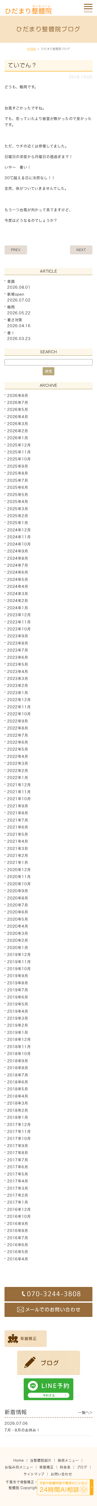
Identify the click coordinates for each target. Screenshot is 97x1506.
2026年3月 (17, 424)
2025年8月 (17, 473)
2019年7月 (17, 990)
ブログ (82, 1467)
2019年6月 (17, 997)
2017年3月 (17, 1188)
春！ (11, 333)
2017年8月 (17, 1153)
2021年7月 (17, 820)
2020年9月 (17, 891)
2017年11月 (19, 1131)
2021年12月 (19, 784)
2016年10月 (19, 1216)
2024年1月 (17, 608)
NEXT (81, 249)
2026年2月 (17, 431)
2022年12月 (19, 700)
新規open (15, 294)
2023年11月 (19, 622)
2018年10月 (19, 1053)
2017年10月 (19, 1138)
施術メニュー (68, 1460)
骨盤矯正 (46, 1467)
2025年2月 (17, 516)
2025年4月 (17, 501)
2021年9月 (17, 806)
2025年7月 (17, 480)
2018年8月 (17, 1068)
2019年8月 (17, 983)
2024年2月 (17, 600)
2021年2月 (17, 855)
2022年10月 (19, 714)
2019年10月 (19, 969)
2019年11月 (19, 961)
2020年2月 (17, 940)
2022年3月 (17, 763)
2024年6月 (17, 572)
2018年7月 (17, 1075)
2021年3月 (17, 848)
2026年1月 (17, 438)
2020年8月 (17, 898)
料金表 (65, 1467)
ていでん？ (22, 65)
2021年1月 (17, 862)
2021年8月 (17, 813)
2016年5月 (17, 1252)
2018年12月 (19, 1039)
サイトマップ (33, 1474)
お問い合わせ (61, 1474)
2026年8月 (17, 395)
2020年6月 (17, 912)
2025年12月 (19, 445)
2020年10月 (19, 884)
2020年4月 (17, 926)
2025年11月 (19, 452)
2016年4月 (17, 1259)
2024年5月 (17, 579)
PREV (15, 249)
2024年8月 (17, 558)
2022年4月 (17, 756)
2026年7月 (17, 402)
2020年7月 (17, 905)
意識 (11, 281)
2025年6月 (17, 487)
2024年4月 (17, 586)
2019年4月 (17, 1011)
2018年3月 (17, 1103)
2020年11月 (19, 877)
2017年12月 (19, 1124)
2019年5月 (17, 1004)
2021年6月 (17, 827)
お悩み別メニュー (19, 1467)
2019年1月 (17, 1032)
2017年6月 (17, 1167)
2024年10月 (19, 544)
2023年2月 (17, 685)
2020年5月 (17, 919)
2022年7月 (17, 735)
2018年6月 (17, 1082)
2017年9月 (17, 1146)
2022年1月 (17, 777)
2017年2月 (17, 1195)
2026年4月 (17, 417)
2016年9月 (17, 1223)
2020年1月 (17, 947)
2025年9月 (17, 466)
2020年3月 (17, 933)
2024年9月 (17, 551)
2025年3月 (17, 508)
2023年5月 (17, 664)
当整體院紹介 (40, 1460)
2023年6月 (17, 657)
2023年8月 (17, 643)
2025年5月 (17, 494)
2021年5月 (17, 834)
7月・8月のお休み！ (22, 1430)
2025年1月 (17, 523)
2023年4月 (17, 671)
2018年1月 (17, 1117)
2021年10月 (19, 799)
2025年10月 (19, 459)
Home (18, 1460)
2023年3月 (17, 678)
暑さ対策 (14, 320)
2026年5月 (17, 409)
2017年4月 (17, 1181)
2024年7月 (17, 565)
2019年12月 (19, 954)
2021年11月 (19, 792)
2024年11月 (19, 537)
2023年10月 (19, 629)
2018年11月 (19, 1047)
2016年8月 (17, 1230)
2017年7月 (17, 1160)
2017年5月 (17, 1174)
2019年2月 (17, 1025)
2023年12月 (19, 615)
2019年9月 (17, 976)
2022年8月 (17, 728)
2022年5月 (17, 749)
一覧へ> (85, 1412)
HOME (31, 49)
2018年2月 (17, 1110)
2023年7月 (17, 650)
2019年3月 (17, 1018)
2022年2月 (17, 770)
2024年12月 (19, 530)
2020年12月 (19, 870)
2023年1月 (17, 693)
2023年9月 (17, 636)
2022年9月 (17, 721)
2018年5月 (17, 1089)
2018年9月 (17, 1061)
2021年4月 (17, 841)
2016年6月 (17, 1245)
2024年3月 (17, 594)
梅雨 (11, 307)
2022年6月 (17, 742)
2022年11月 (19, 707)
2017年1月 (17, 1202)
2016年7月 (17, 1237)
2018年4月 (17, 1096)
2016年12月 (19, 1209)
